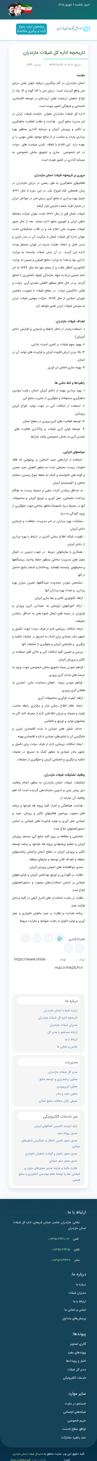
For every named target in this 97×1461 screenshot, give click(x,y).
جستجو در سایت (75, 1404)
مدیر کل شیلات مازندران (62, 1072)
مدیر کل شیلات (76, 1369)
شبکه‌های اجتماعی (74, 1412)
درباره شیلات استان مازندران (60, 1010)
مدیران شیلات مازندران (63, 1025)
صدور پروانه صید (67, 1133)
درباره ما (81, 1284)
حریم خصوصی (76, 1420)
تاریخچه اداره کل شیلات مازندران (57, 1017)
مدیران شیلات (77, 1293)
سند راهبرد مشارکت (73, 1437)
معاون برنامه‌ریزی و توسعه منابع (58, 1079)
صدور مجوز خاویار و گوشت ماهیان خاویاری (51, 1153)
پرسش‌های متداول (74, 1318)
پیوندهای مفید (77, 1352)
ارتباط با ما (71, 1039)
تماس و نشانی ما (67, 1046)
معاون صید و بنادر (66, 1093)
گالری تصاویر (78, 1344)
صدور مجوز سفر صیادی (63, 1160)
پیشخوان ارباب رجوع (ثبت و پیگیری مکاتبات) (31, 29)
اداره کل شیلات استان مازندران (28, 1454)
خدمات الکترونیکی (74, 1378)
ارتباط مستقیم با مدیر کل (62, 1032)
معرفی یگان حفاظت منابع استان (58, 1101)
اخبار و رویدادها (76, 1361)
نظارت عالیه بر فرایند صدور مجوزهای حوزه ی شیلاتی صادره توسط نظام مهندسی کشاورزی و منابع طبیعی (49, 1174)
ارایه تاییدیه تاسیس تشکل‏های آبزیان (56, 1126)
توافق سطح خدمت (74, 1429)
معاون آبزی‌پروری (67, 1086)
